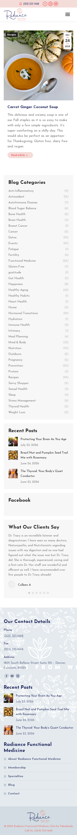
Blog (11, 785)
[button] (29, 593)
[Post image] (13, 441)
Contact (14, 793)
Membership (17, 767)
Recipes (11, 34)
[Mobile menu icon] (67, 14)
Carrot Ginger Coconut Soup (32, 107)
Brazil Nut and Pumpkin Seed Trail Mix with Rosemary (44, 455)
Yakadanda (66, 826)
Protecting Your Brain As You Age (43, 439)
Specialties (15, 776)
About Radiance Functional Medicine (34, 759)
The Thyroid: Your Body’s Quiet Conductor (42, 474)
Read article (18, 155)
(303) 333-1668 (31, 3)
